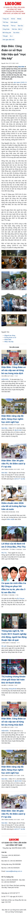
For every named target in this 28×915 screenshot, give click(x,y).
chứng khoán (12, 689)
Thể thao (5, 22)
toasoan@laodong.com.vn (14, 871)
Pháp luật (5, 26)
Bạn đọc (20, 26)
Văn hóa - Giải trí (17, 29)
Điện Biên (21, 67)
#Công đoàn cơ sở (10, 337)
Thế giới (5, 36)
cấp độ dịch (18, 430)
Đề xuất (3, 646)
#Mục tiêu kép (8, 341)
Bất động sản (7, 32)
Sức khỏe (16, 32)
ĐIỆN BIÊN (4, 379)
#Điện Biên (7, 339)
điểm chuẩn (10, 519)
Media (19, 19)
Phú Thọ (4, 553)
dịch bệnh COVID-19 (20, 82)
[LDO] (14, 358)
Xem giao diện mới (8, 39)
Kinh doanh (14, 22)
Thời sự (13, 26)
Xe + (11, 36)
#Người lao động (9, 335)
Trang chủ (6, 19)
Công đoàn (6, 29)
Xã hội (13, 19)
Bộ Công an (20, 598)
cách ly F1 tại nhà (19, 479)
